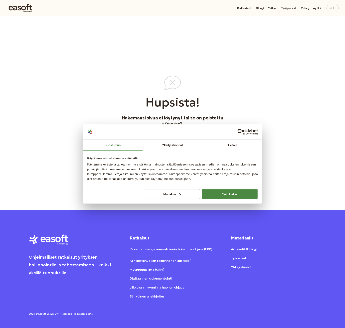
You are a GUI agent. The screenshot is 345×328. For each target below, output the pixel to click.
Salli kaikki (229, 194)
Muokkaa (169, 194)
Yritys (272, 8)
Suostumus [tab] (113, 145)
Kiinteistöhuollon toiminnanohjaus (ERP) (160, 261)
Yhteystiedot (241, 267)
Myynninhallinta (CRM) (147, 270)
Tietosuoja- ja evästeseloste (76, 313)
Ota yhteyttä (311, 8)
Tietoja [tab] (232, 145)
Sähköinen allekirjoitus (147, 296)
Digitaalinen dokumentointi (151, 278)
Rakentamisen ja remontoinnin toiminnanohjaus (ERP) (171, 249)
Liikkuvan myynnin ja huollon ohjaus (157, 287)
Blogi (260, 8)
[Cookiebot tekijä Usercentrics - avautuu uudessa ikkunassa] (240, 132)
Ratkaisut (244, 8)
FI (334, 8)
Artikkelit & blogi (244, 249)
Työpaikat (288, 8)
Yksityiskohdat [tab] (172, 145)
